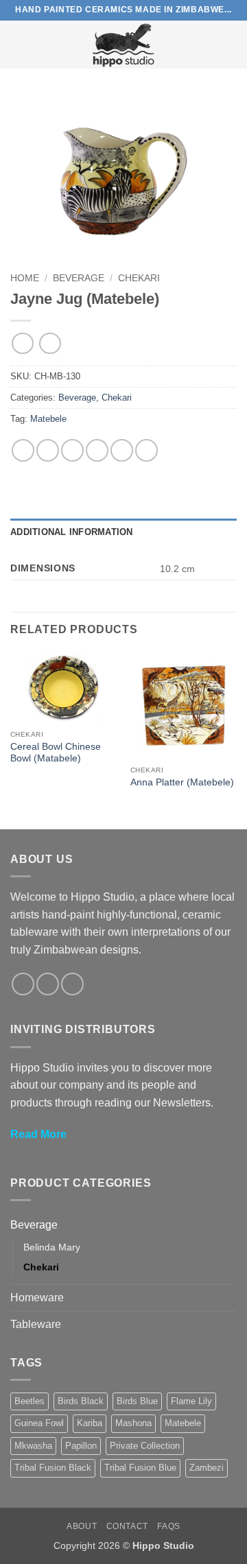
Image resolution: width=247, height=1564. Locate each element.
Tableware (35, 1324)
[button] (18, 44)
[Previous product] (49, 343)
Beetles (29, 1401)
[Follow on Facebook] (23, 984)
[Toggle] (228, 1224)
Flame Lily (191, 1401)
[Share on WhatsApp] (23, 450)
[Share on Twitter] (72, 450)
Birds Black (81, 1401)
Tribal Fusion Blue (140, 1467)
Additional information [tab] (71, 532)
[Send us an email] (72, 984)
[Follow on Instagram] (47, 984)
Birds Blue (137, 1401)
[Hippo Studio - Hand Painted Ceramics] (123, 45)
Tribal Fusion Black (52, 1467)
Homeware (37, 1297)
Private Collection (145, 1446)
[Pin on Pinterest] (121, 450)
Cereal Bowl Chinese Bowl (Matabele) (55, 753)
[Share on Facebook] (47, 450)
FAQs (168, 1526)
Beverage (78, 278)
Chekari (139, 278)
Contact (127, 1526)
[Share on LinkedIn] (146, 450)
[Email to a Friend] (97, 450)
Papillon (81, 1446)
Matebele (48, 419)
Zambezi (206, 1467)
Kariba (89, 1423)
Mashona (133, 1423)
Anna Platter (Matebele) (182, 782)
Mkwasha (33, 1446)
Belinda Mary (51, 1247)
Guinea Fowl (39, 1423)
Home (24, 278)
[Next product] (22, 343)
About (82, 1526)
